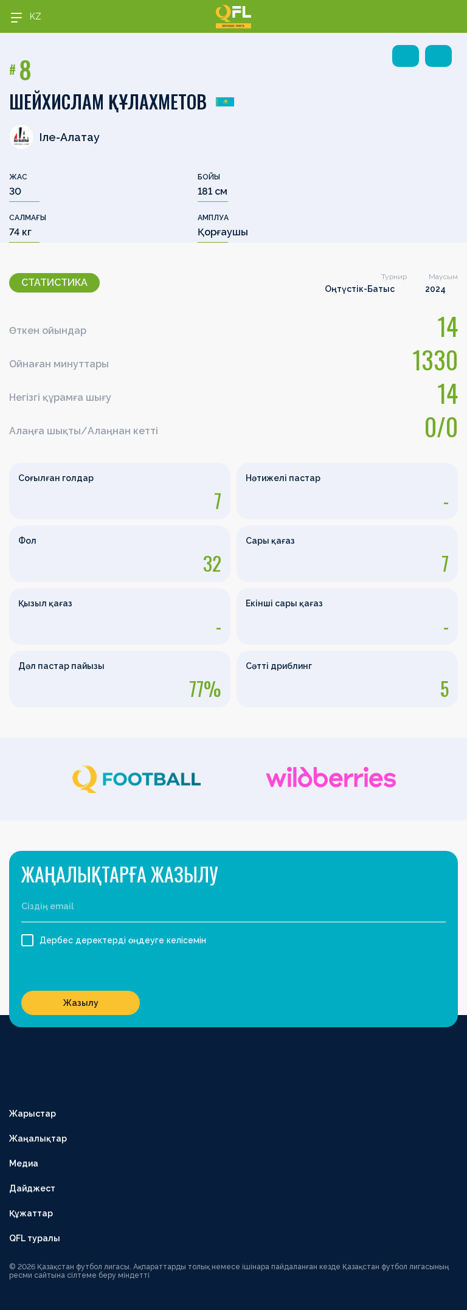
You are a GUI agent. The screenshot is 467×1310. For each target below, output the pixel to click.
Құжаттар (31, 1213)
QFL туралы (34, 1238)
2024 (435, 289)
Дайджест (32, 1188)
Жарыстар (32, 1113)
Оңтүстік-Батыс (360, 289)
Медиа (23, 1163)
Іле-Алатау (70, 137)
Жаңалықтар (38, 1138)
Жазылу (81, 1003)
